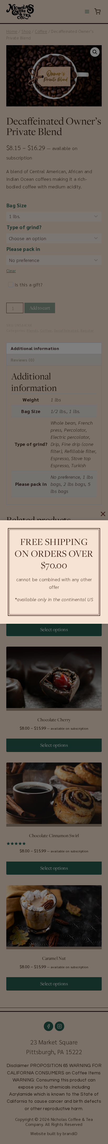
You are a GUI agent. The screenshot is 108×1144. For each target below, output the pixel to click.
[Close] (103, 514)
